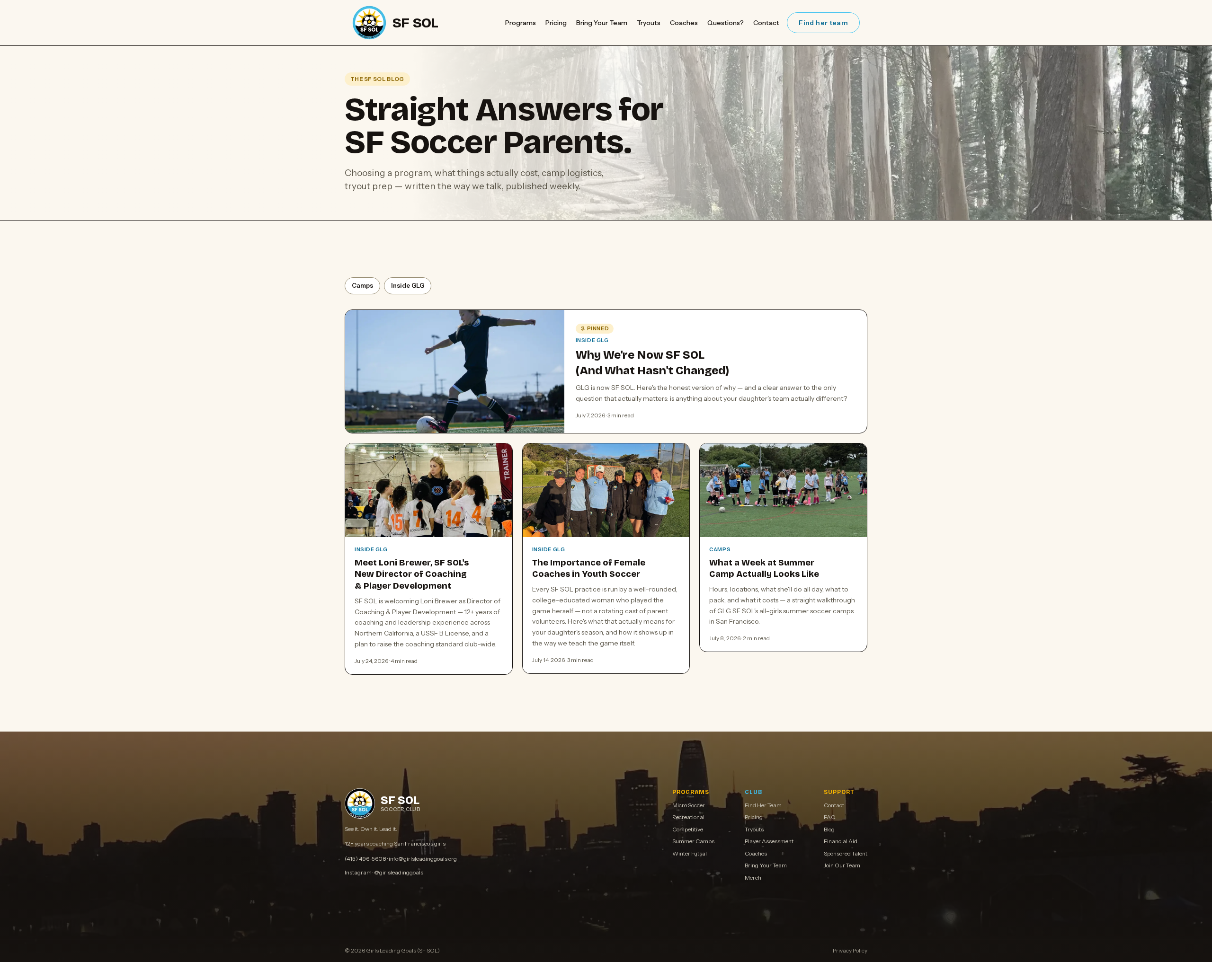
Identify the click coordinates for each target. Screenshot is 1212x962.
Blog (829, 829)
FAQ (830, 817)
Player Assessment (769, 841)
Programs (520, 22)
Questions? (725, 22)
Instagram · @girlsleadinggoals (384, 872)
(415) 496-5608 (365, 858)
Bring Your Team (601, 22)
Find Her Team (763, 805)
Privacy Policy (850, 950)
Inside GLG (407, 285)
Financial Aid (840, 841)
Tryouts (648, 22)
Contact (766, 22)
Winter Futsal (689, 853)
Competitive (687, 829)
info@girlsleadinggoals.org (423, 858)
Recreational (688, 817)
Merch (753, 877)
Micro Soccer (688, 805)
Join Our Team (842, 865)
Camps (362, 285)
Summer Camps (693, 841)
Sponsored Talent (845, 853)
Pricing (556, 22)
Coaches (684, 22)
